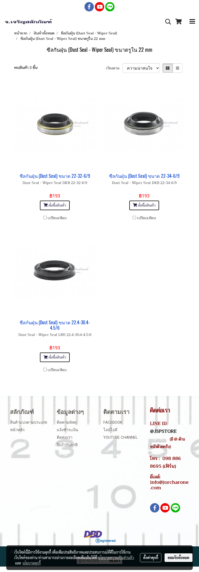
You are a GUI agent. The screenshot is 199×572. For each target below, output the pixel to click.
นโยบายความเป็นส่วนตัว (116, 557)
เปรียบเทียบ (57, 218)
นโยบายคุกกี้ (32, 563)
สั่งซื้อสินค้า (56, 205)
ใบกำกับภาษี (67, 445)
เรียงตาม (114, 68)
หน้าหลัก (17, 430)
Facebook (112, 422)
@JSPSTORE (163, 431)
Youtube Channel (120, 437)
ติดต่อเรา (64, 437)
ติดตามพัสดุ (67, 422)
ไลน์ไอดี (110, 430)
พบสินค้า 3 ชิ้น (26, 67)
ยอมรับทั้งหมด (178, 557)
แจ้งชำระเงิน (67, 430)
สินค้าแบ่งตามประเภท (28, 422)
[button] (166, 22)
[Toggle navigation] (192, 21)
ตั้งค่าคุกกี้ (150, 557)
